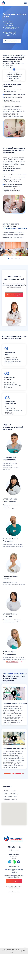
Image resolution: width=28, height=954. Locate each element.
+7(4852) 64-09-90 (14, 847)
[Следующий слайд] (27, 249)
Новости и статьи (14, 866)
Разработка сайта (14, 892)
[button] (12, 41)
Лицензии (14, 872)
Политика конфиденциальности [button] (14, 876)
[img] (23, 773)
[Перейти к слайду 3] (11, 258)
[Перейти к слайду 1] (8, 258)
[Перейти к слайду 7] (16, 258)
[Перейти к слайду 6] (15, 258)
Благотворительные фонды (14, 870)
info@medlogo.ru (14, 850)
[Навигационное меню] (25, 3)
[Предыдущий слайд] (1, 249)
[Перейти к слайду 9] (19, 258)
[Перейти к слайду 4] (12, 258)
